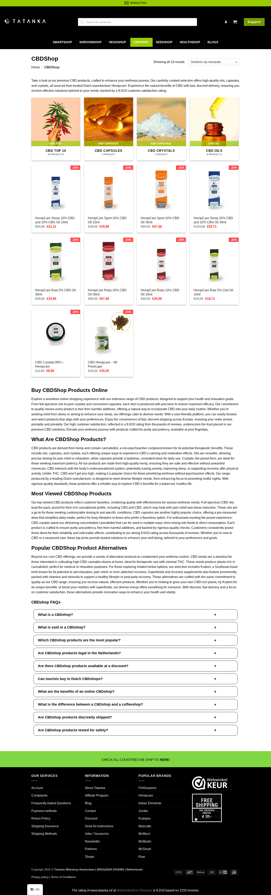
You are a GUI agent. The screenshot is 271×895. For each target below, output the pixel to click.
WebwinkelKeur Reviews (134, 890)
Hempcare (145, 795)
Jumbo (143, 810)
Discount (91, 818)
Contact (90, 810)
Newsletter (92, 841)
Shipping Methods (44, 833)
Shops (89, 856)
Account (37, 787)
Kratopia (144, 818)
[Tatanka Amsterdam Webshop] (25, 21)
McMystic (145, 841)
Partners (91, 849)
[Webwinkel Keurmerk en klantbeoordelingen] (210, 782)
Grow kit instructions (99, 826)
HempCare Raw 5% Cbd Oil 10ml (213, 292)
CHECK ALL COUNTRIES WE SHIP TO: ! (135, 759)
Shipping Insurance (45, 826)
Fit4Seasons (147, 787)
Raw (141, 856)
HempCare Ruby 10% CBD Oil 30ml (107, 292)
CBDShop (140, 42)
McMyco (144, 833)
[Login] (226, 22)
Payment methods (44, 810)
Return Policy (40, 818)
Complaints (39, 795)
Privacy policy (39, 876)
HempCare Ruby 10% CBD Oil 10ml (160, 292)
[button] (235, 22)
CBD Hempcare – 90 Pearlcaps (102, 364)
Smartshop (62, 42)
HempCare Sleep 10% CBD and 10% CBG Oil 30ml (213, 220)
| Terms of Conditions (62, 876)
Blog (88, 803)
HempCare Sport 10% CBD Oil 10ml (107, 220)
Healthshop (190, 42)
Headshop (117, 42)
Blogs (213, 42)
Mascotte (144, 826)
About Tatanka (95, 787)
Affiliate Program (96, 795)
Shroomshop (90, 42)
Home (35, 67)
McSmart (144, 849)
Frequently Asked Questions (51, 803)
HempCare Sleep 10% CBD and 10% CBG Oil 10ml (55, 220)
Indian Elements (149, 803)
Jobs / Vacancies (97, 833)
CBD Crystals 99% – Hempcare (49, 364)
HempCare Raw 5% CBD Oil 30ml (55, 292)
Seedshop (164, 42)
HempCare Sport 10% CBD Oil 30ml (160, 220)
